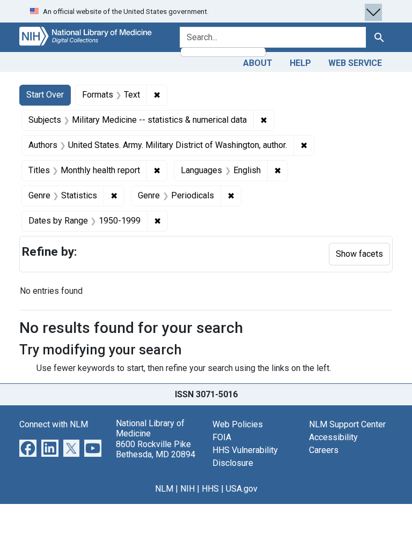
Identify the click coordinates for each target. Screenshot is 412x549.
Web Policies (237, 424)
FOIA (221, 437)
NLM (164, 489)
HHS (210, 489)
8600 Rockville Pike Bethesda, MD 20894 (155, 449)
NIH (187, 489)
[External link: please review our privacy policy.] (27, 447)
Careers (324, 450)
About (258, 63)
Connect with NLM (53, 424)
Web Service (355, 63)
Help (300, 63)
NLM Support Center (347, 424)
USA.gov (242, 489)
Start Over (45, 95)
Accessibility (333, 437)
